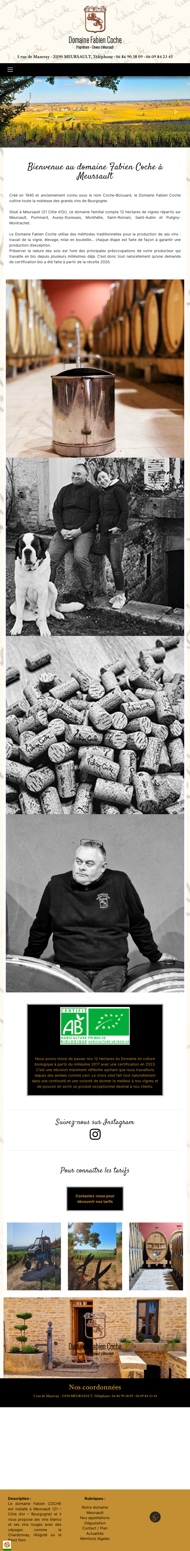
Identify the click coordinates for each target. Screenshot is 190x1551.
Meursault (95, 1512)
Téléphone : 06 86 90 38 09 (118, 57)
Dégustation (95, 1523)
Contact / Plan (95, 1528)
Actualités (95, 1533)
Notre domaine (95, 1507)
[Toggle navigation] (10, 69)
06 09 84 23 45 (159, 57)
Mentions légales (95, 1538)
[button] (14, 111)
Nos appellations (95, 1517)
